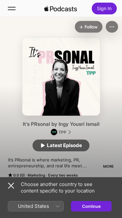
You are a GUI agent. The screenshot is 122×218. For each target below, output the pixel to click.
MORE (108, 166)
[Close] (11, 186)
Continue (91, 206)
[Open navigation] (12, 8)
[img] (61, 8)
